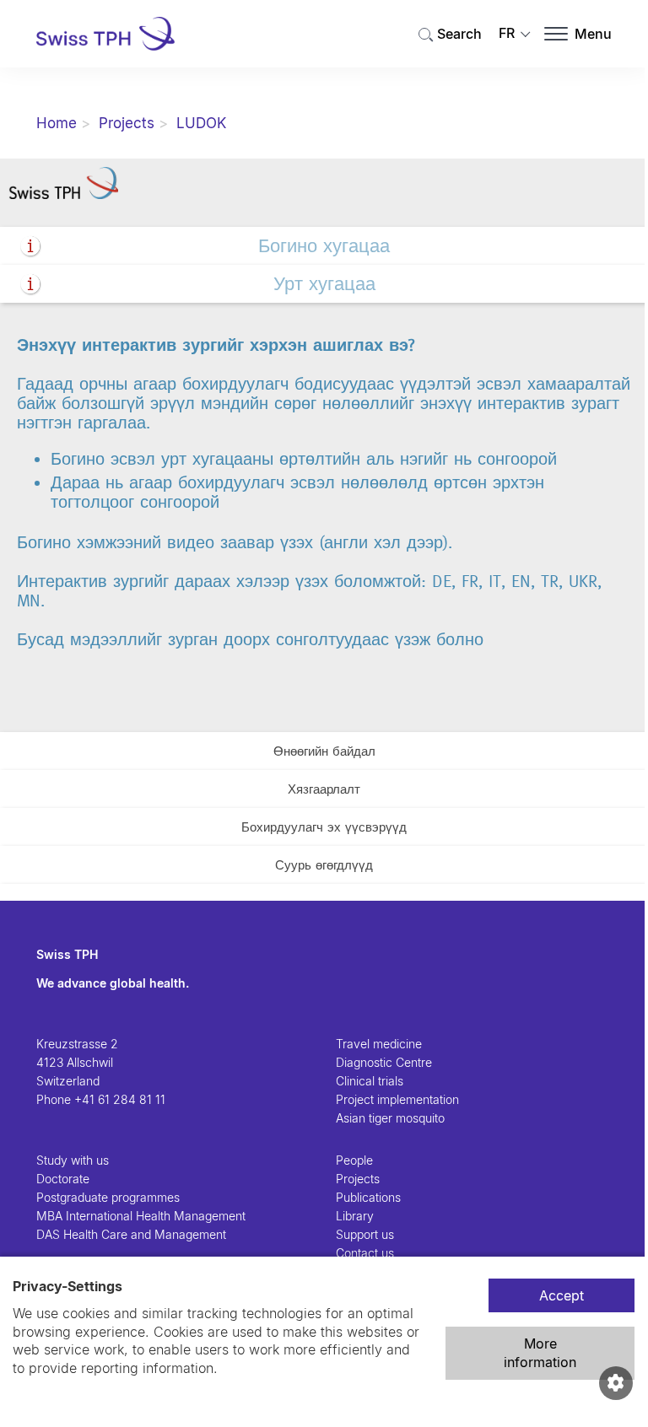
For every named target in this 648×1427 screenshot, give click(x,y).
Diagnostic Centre (384, 1062)
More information (540, 1352)
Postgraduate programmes (108, 1197)
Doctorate (62, 1178)
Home (56, 123)
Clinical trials (369, 1081)
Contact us (365, 1253)
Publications (368, 1197)
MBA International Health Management (141, 1216)
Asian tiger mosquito (390, 1118)
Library (355, 1216)
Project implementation (397, 1099)
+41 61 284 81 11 (119, 1099)
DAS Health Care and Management (131, 1234)
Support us (365, 1234)
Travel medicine (379, 1044)
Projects (126, 123)
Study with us (72, 1160)
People (354, 1160)
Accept (561, 1295)
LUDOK (201, 123)
